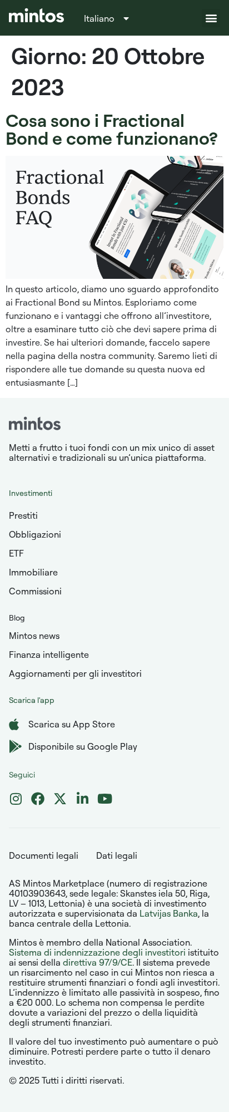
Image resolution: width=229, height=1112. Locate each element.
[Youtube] (104, 798)
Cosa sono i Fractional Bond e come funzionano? (112, 129)
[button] (211, 18)
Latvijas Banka (169, 913)
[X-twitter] (60, 798)
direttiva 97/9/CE (97, 962)
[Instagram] (15, 798)
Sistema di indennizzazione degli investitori (97, 952)
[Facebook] (37, 798)
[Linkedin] (82, 798)
